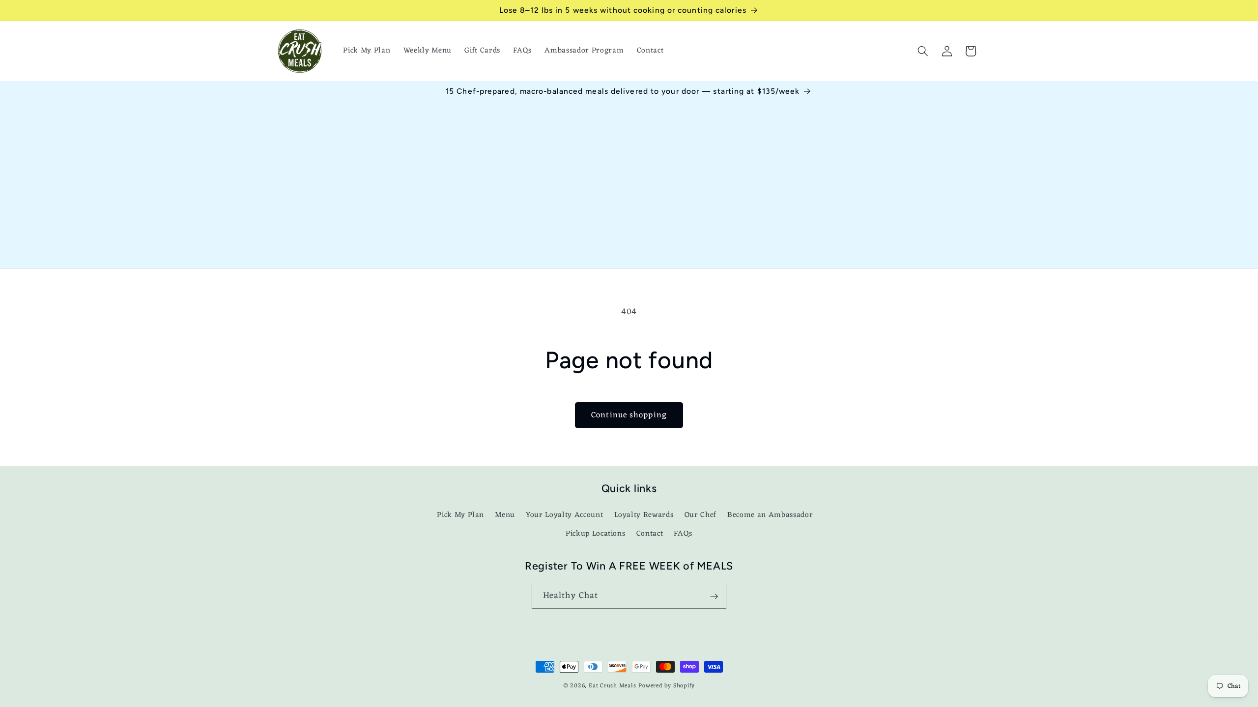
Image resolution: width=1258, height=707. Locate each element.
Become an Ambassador (770, 515)
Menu (505, 515)
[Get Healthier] (714, 596)
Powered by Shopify (666, 685)
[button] (923, 51)
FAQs (683, 534)
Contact (649, 534)
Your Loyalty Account (564, 515)
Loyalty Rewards (644, 515)
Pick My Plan (460, 515)
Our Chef (700, 515)
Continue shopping (629, 415)
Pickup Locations (596, 534)
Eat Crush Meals (612, 685)
